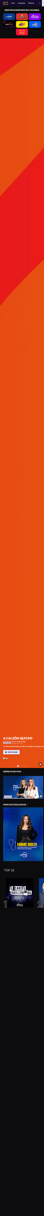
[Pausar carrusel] (40, 764)
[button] (39, 3)
